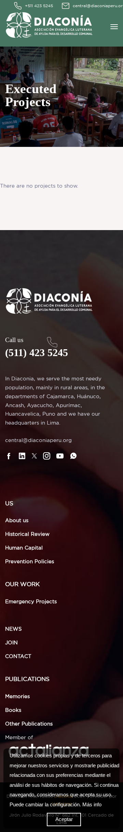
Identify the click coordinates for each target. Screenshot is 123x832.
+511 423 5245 (39, 5)
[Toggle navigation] (114, 27)
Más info (91, 804)
